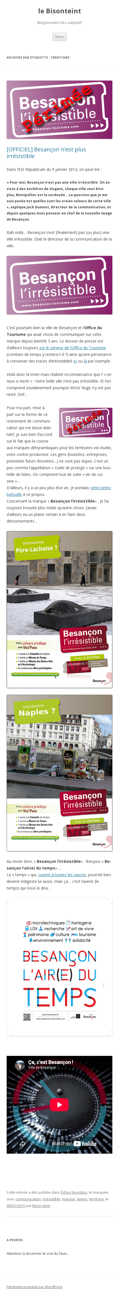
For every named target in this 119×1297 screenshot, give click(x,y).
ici (75, 361)
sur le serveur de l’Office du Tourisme (72, 347)
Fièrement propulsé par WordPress (34, 1286)
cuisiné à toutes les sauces (62, 874)
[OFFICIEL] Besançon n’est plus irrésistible (46, 153)
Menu (59, 36)
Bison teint (41, 1205)
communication (28, 1198)
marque (68, 1198)
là (85, 361)
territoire (96, 1198)
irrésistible (51, 1198)
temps (82, 1198)
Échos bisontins (74, 1192)
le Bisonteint (59, 11)
